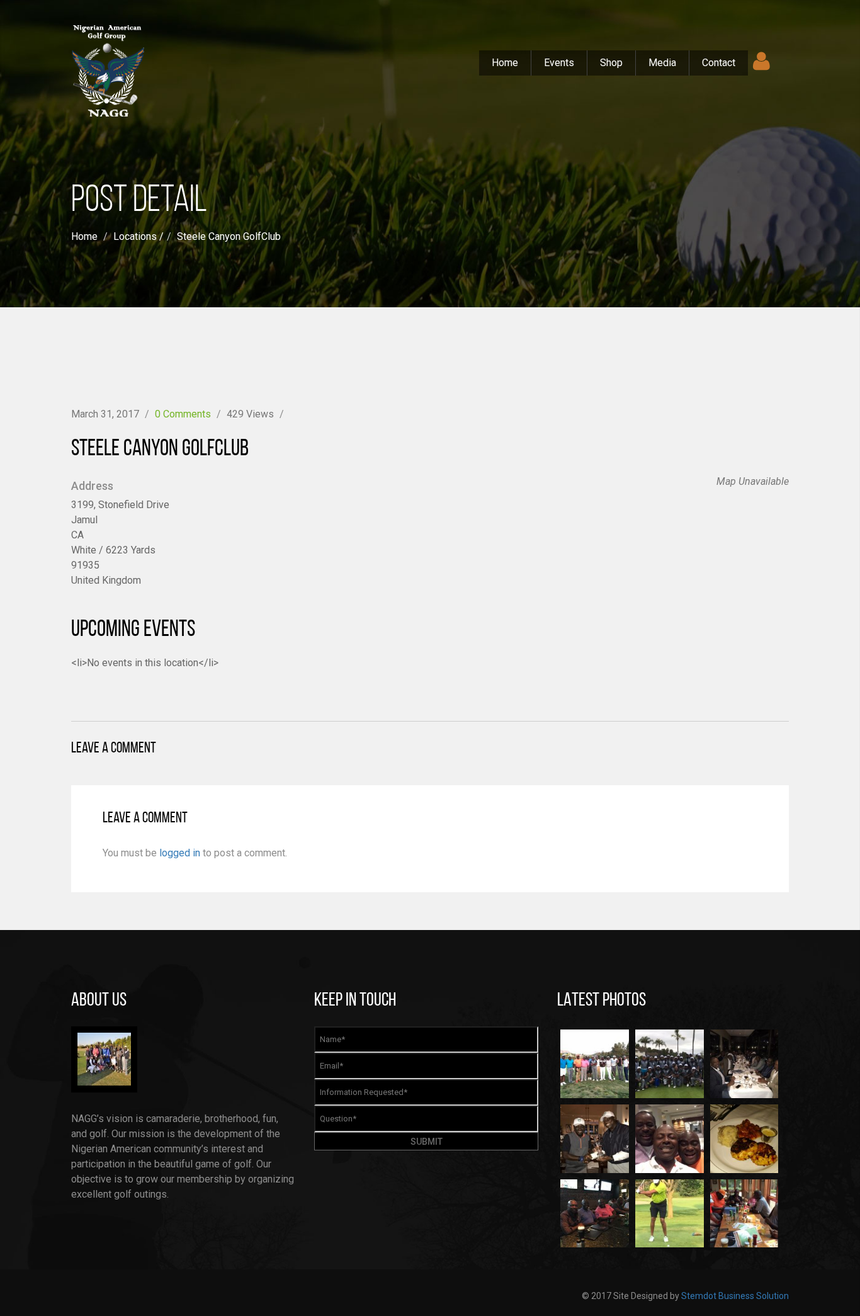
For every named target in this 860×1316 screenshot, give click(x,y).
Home (505, 63)
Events (559, 63)
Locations (135, 236)
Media (662, 63)
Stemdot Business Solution (735, 1296)
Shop (611, 63)
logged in (179, 853)
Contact (718, 63)
